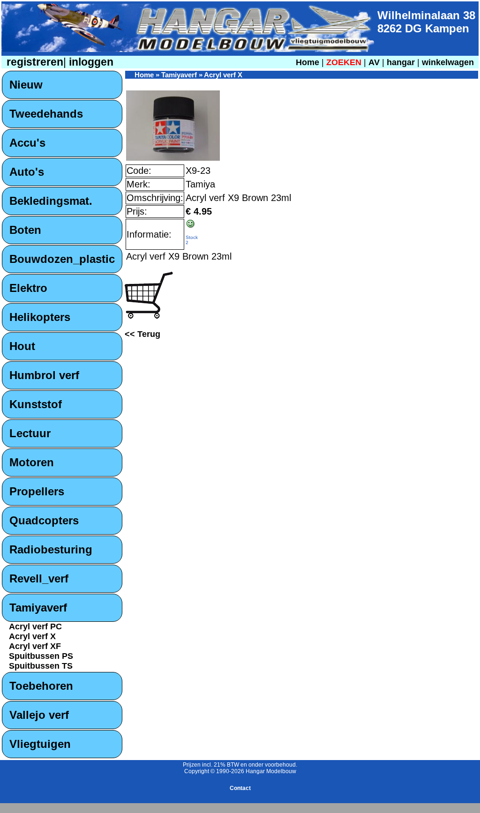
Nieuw (26, 84)
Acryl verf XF (35, 646)
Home (307, 62)
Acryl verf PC (35, 626)
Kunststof (35, 404)
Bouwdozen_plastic (62, 259)
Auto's (26, 171)
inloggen (89, 62)
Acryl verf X (32, 636)
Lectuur (30, 433)
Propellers (36, 491)
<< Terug (142, 334)
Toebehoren (41, 685)
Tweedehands (46, 113)
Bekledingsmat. (50, 200)
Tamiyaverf (38, 607)
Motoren (31, 462)
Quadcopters (44, 520)
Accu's (27, 142)
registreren (33, 62)
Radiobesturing (50, 549)
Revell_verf (38, 578)
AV (375, 62)
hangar (401, 62)
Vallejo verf (39, 715)
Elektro (28, 288)
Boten (25, 230)
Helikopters (39, 317)
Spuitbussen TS (41, 666)
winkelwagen (448, 62)
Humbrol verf (44, 375)
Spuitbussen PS (41, 656)
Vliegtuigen (40, 744)
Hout (22, 346)
